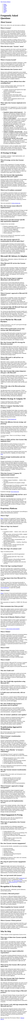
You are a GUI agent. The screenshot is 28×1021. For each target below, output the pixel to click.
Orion (2, 593)
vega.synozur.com (12, 419)
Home (4, 4)
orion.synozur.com (16, 203)
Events (5, 8)
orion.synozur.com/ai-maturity (13, 628)
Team (4, 6)
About (4, 9)
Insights (5, 5)
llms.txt (2, 1019)
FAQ (4, 12)
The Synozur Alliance (5, 1)
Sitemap (22, 1017)
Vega (2, 454)
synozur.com (22, 878)
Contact (5, 10)
